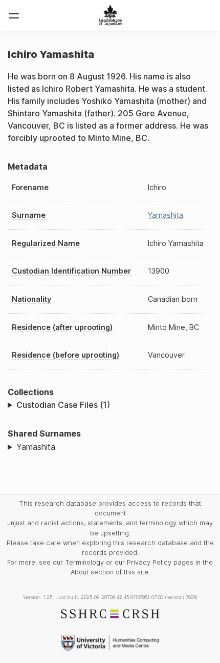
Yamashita (165, 215)
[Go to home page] (110, 15)
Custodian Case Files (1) (63, 405)
